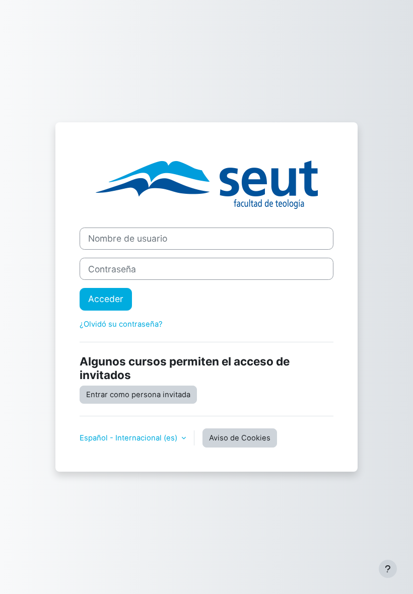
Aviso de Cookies (239, 437)
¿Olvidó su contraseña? (121, 324)
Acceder (105, 298)
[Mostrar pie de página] (388, 569)
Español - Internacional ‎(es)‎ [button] (129, 437)
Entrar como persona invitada (138, 394)
